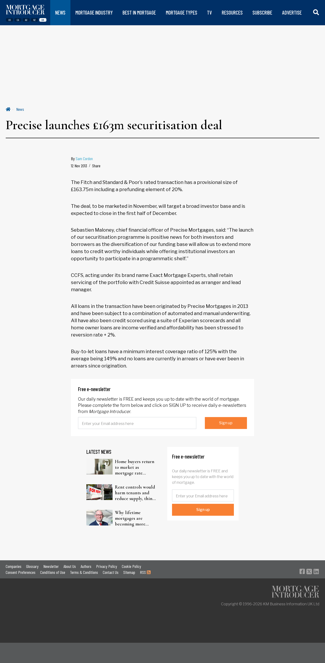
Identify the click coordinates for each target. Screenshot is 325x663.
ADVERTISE (292, 12)
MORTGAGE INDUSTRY (94, 12)
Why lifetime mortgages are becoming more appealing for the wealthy (132, 518)
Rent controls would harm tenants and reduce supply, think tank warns (135, 492)
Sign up (225, 423)
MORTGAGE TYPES (181, 12)
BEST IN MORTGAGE (139, 12)
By (82, 158)
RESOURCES (232, 12)
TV (209, 12)
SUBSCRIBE (262, 12)
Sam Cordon (84, 158)
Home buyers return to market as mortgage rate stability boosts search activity (134, 467)
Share (96, 165)
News (20, 109)
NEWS (60, 12)
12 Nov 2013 (79, 165)
